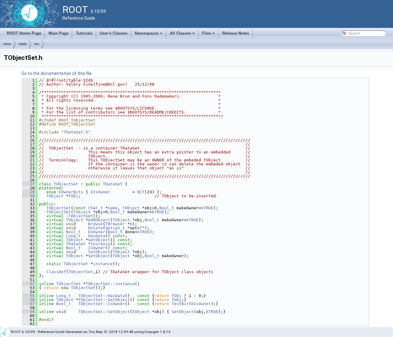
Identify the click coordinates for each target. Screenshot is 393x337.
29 (28, 192)
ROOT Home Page (24, 33)
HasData (96, 236)
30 (28, 196)
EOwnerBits (71, 192)
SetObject (99, 252)
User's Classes (113, 33)
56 (28, 299)
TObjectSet (66, 184)
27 (28, 184)
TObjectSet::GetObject (104, 299)
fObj (73, 196)
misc (7, 44)
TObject (55, 196)
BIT (141, 192)
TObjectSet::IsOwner (101, 303)
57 (28, 303)
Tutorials (84, 33)
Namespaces (149, 35)
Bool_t (166, 208)
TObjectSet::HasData (101, 295)
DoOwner (96, 232)
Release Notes (235, 33)
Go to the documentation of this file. (57, 73)
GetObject (99, 240)
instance (103, 263)
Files (209, 35)
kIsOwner (100, 192)
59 (28, 311)
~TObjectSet (79, 216)
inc (36, 44)
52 (28, 283)
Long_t (73, 236)
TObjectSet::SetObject (104, 311)
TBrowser (115, 224)
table (23, 44)
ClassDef (56, 271)
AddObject (99, 220)
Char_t (95, 208)
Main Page (58, 33)
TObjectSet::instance (110, 283)
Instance (100, 244)
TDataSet (113, 184)
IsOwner (96, 248)
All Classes (183, 35)
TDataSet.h (76, 132)
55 (28, 295)
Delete (95, 228)
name (113, 208)
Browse (95, 224)
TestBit (180, 303)
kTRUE (207, 208)
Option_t (115, 228)
